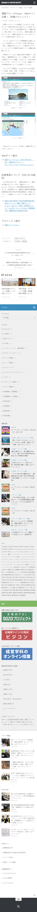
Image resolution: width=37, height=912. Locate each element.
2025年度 (4, 549)
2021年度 (15, 547)
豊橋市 (11, 593)
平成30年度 (9, 580)
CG (13, 549)
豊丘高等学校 (20, 590)
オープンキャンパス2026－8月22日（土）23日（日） (23, 431)
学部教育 (6, 406)
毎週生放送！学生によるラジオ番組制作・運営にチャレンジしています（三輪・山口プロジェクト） (22, 753)
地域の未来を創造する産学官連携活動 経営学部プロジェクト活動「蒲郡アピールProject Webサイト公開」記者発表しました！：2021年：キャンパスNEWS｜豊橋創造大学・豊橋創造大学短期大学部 (20, 206)
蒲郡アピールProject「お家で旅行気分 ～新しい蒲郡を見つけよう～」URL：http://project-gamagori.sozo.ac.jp (19, 162)
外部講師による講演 (10, 396)
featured (5, 8)
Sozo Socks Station (26, 549)
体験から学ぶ (8, 689)
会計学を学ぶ (8, 675)
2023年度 (25, 547)
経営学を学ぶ (8, 670)
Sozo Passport (8, 883)
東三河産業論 (9, 585)
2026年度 (9, 549)
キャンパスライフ (9, 708)
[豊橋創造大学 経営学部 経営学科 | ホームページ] (14, 3)
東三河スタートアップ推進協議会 (17, 582)
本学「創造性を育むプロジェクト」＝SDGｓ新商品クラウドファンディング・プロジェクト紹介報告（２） (22, 776)
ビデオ (5, 377)
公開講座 (17, 570)
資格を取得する (8, 704)
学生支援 (6, 401)
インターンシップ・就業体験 (13, 348)
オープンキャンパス (17, 554)
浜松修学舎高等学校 (26, 585)
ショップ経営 (8, 362)
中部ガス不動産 (6, 570)
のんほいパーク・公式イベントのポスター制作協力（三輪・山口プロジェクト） (22, 831)
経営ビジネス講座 (10, 588)
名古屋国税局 (30, 570)
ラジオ (31, 564)
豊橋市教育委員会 (18, 593)
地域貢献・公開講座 (10, 391)
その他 (5, 343)
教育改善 (6, 411)
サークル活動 (8, 358)
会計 (12, 570)
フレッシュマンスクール (14, 562)
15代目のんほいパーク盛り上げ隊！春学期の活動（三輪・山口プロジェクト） (22, 464)
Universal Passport (9, 873)
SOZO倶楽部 (7, 878)
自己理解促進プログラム (23, 588)
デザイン (18, 559)
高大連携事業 (21, 595)
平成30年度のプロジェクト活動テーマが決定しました (8, 291)
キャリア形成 (15, 557)
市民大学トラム (19, 575)
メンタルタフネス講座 (22, 564)
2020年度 (17, 241)
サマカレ (32, 557)
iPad (16, 549)
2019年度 (4, 547)
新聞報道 (24, 241)
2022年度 (20, 547)
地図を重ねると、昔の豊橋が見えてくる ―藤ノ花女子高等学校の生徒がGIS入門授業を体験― (23, 453)
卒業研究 (22, 570)
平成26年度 (15, 577)
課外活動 (12, 590)
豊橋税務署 (27, 593)
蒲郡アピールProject (12, 225)
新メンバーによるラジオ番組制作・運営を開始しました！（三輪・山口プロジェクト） (22, 523)
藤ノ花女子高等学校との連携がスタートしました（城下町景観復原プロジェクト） (22, 796)
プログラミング (27, 562)
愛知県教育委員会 (18, 580)
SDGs (19, 549)
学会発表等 (24, 572)
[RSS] (34, 307)
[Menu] (34, 2)
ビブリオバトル (25, 559)
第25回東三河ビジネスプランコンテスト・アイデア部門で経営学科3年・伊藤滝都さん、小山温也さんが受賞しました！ (23, 819)
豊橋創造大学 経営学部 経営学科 (14, 852)
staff (5, 21)
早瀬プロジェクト (20, 238)
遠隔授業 (14, 595)
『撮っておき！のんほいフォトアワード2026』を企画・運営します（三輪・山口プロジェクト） (23, 442)
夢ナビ (4, 572)
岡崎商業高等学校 (8, 575)
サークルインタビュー (8, 559)
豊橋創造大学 (8, 848)
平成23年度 (27, 575)
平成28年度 (28, 577)
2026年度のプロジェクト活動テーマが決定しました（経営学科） (23, 533)
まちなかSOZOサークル (26, 552)
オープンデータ (28, 554)
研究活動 (6, 415)
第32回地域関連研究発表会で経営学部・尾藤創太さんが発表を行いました (22, 807)
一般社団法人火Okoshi (19, 567)
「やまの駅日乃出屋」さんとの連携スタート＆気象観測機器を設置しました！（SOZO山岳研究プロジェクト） (22, 500)
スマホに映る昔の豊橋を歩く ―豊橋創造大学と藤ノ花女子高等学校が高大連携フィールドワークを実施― (23, 477)
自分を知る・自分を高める (12, 699)
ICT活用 (6, 334)
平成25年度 (8, 577)
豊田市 (9, 595)
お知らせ (6, 338)
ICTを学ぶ (6, 680)
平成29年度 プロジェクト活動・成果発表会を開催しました (25, 291)
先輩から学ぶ (8, 694)
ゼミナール (7, 367)
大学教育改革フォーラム (13, 572)
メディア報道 (28, 8)
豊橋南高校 (27, 590)
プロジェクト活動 (16, 8)
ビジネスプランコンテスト (12, 372)
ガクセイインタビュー (11, 353)
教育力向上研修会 (29, 580)
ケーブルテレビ (24, 557)
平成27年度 (21, 577)
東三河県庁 (16, 585)
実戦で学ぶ (7, 684)
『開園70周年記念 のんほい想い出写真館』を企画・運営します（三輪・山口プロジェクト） (22, 764)
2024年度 (31, 547)
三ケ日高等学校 (30, 567)
